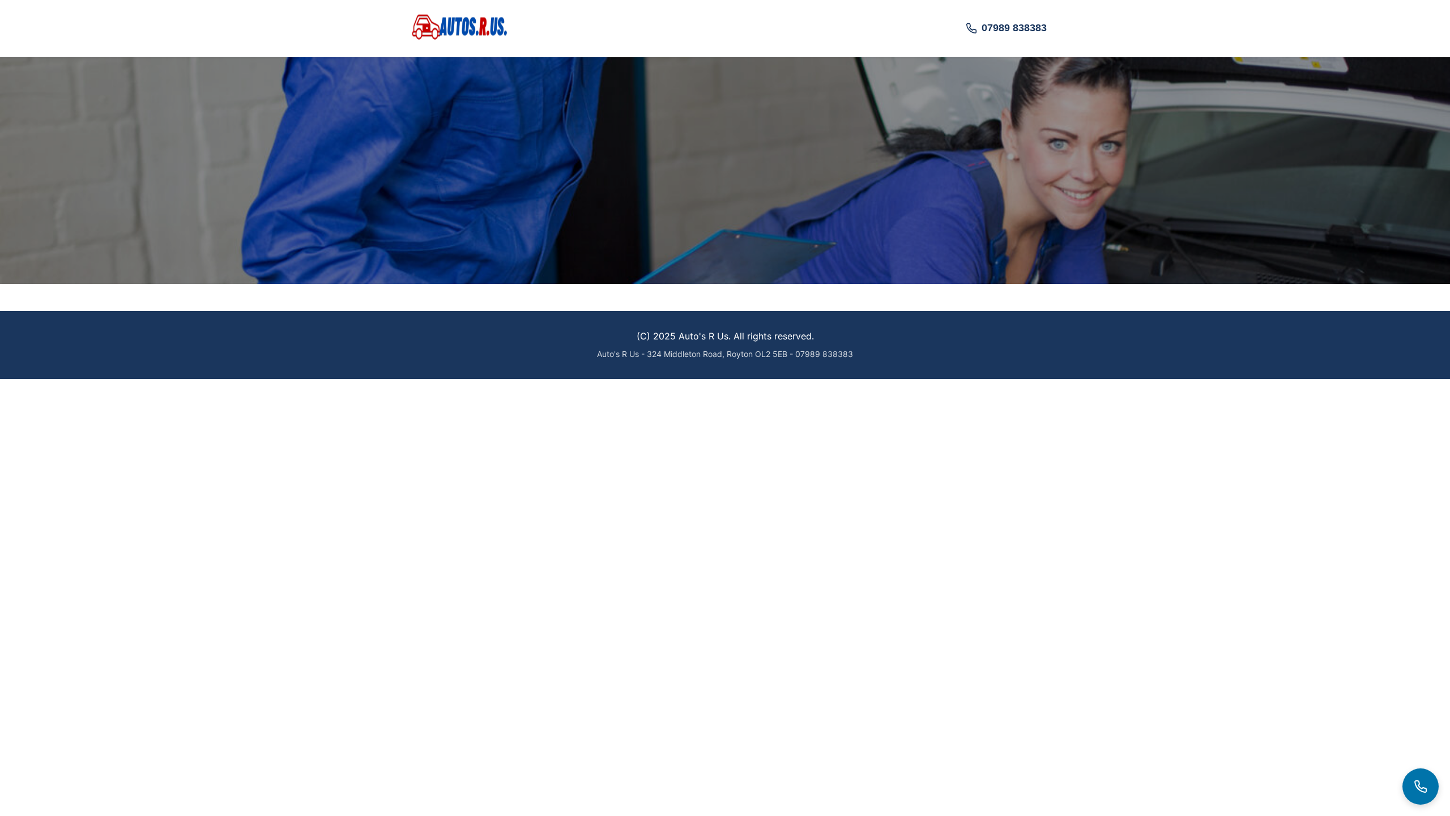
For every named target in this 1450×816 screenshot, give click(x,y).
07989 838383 (1014, 27)
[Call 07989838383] (1420, 786)
